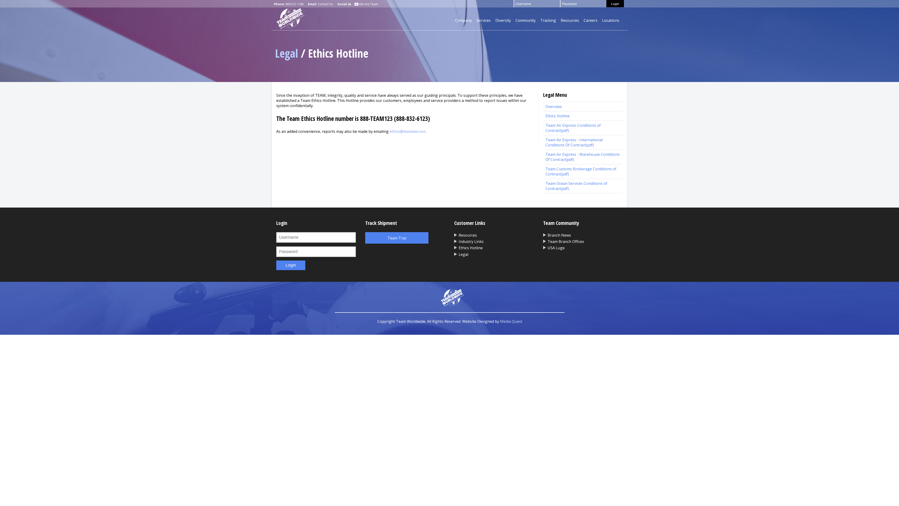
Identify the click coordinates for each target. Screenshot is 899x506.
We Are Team (368, 4)
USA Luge (556, 247)
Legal (286, 53)
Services (483, 20)
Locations (610, 20)
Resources (570, 20)
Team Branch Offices (566, 241)
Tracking (548, 20)
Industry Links (471, 241)
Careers (590, 20)
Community (526, 20)
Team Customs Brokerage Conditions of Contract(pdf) (580, 171)
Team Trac (396, 238)
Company (463, 20)
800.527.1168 (294, 4)
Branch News (559, 235)
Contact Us (325, 4)
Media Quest (511, 321)
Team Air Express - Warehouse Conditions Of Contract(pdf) (582, 157)
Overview (553, 106)
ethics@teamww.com (408, 131)
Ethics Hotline (557, 116)
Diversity (503, 20)
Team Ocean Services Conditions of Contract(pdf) (576, 186)
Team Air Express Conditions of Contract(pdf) (573, 128)
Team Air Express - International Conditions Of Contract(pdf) (574, 142)
